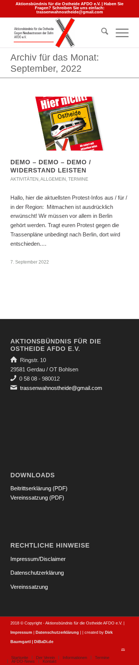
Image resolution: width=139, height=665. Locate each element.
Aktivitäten (24, 179)
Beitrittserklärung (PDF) (38, 488)
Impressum (21, 632)
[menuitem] (101, 33)
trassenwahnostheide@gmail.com (69, 12)
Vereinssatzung (29, 587)
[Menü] (118, 33)
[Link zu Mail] (123, 649)
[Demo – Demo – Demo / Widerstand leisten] (69, 124)
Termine (78, 179)
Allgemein (53, 179)
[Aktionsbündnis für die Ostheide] (57, 33)
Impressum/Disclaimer (38, 559)
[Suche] (101, 33)
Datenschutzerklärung (37, 572)
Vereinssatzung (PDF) (37, 497)
